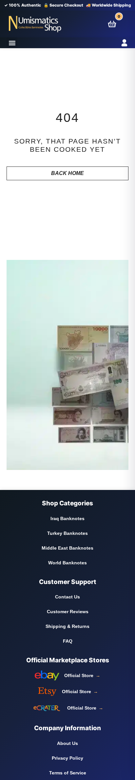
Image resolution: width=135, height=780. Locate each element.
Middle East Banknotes (67, 548)
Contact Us (67, 596)
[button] (12, 42)
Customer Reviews (67, 611)
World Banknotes (67, 562)
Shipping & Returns (67, 626)
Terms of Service (67, 772)
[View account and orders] (116, 43)
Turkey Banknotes (67, 533)
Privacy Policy (67, 758)
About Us (67, 743)
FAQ (67, 641)
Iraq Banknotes (67, 518)
